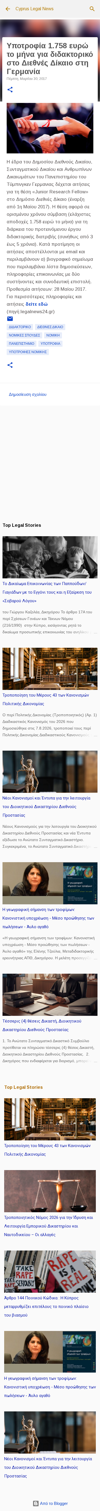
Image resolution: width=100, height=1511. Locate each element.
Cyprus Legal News (35, 8)
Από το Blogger (53, 1503)
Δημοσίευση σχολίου (27, 394)
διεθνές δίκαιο (50, 327)
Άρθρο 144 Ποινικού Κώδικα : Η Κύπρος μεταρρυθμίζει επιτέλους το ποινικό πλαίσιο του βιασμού (46, 1306)
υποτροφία (50, 344)
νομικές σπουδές (24, 335)
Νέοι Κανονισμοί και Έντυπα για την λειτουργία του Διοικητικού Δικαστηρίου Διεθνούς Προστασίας (46, 807)
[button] (10, 90)
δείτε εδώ (37, 304)
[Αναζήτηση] (92, 9)
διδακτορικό (20, 327)
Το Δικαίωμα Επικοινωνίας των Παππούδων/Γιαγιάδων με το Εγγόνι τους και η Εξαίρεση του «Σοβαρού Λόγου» (47, 592)
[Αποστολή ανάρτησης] (10, 321)
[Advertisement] (50, 464)
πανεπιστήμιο (21, 344)
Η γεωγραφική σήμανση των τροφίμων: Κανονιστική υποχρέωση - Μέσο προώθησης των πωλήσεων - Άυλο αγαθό (48, 918)
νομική (53, 335)
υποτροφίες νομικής (28, 352)
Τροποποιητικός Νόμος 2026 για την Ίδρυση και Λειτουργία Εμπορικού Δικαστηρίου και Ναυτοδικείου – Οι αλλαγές (48, 1226)
